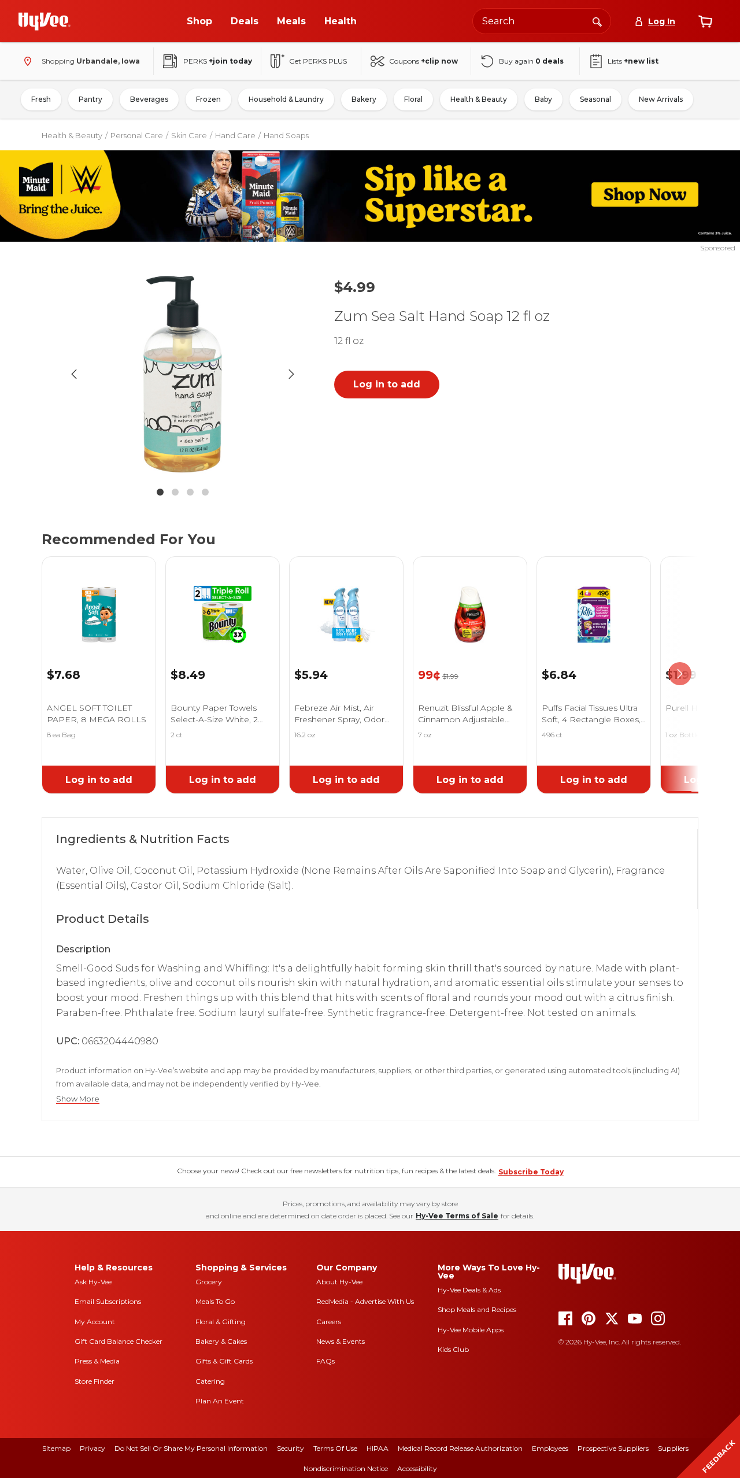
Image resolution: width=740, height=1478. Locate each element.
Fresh (41, 99)
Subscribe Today (531, 1171)
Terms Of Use (335, 1448)
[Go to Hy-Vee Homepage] (44, 21)
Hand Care (235, 135)
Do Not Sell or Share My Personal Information (191, 1448)
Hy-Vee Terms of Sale (457, 1215)
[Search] (597, 21)
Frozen (208, 99)
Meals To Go (215, 1301)
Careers (328, 1321)
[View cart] (705, 21)
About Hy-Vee (339, 1281)
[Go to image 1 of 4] (160, 492)
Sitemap (56, 1448)
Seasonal (595, 99)
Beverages (149, 99)
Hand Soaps (286, 135)
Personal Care (136, 135)
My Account (95, 1321)
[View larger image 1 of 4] (182, 374)
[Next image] (291, 374)
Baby (543, 99)
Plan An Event (219, 1400)
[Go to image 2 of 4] (175, 492)
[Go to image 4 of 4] (205, 492)
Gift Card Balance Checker (118, 1341)
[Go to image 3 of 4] (190, 492)
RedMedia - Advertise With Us (365, 1301)
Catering (210, 1381)
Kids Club (453, 1349)
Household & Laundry (286, 99)
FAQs (325, 1361)
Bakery (364, 99)
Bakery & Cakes (221, 1341)
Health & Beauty (478, 99)
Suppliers (673, 1448)
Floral (413, 99)
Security (290, 1448)
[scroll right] (679, 674)
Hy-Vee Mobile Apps (471, 1329)
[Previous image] (74, 374)
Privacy (92, 1448)
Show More (77, 1099)
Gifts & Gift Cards (224, 1361)
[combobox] (541, 21)
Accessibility (417, 1468)
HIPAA (377, 1448)
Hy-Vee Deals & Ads (469, 1289)
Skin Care (189, 135)
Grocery (208, 1281)
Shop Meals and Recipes (477, 1309)
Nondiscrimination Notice (346, 1468)
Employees (550, 1448)
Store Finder (94, 1381)
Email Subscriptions (108, 1301)
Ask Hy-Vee (93, 1281)
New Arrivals (661, 99)
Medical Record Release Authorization (460, 1448)
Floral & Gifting (220, 1321)
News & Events (340, 1341)
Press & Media (97, 1361)
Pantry (90, 99)
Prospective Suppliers (613, 1448)
